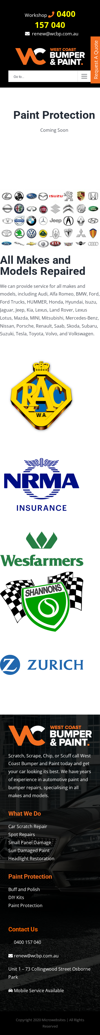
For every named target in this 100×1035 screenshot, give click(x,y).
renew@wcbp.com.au (54, 33)
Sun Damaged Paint (29, 850)
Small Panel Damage (29, 842)
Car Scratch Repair (27, 826)
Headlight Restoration (31, 858)
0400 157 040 (55, 19)
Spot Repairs (21, 834)
